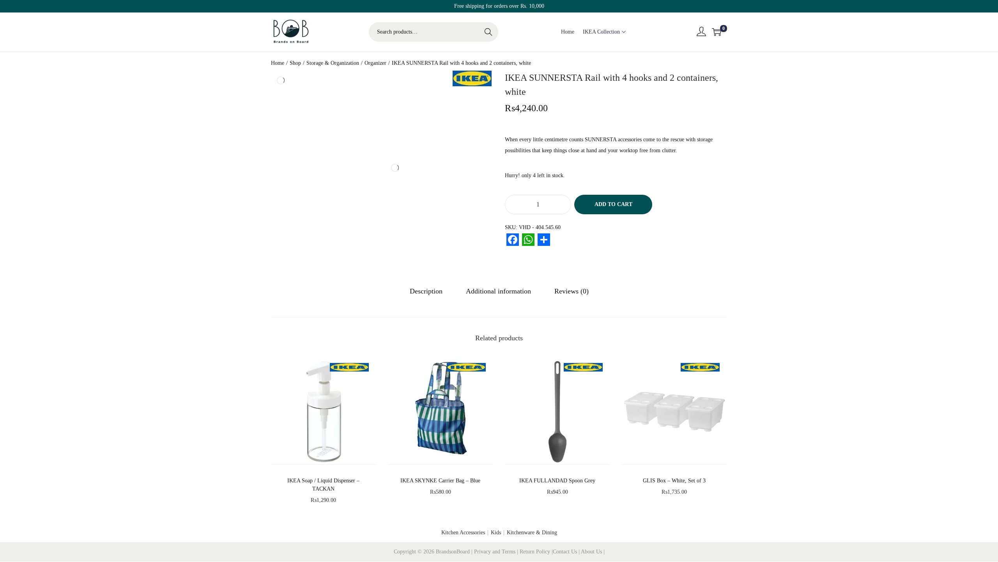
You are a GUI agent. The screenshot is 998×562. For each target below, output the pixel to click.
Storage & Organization (332, 63)
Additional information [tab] (498, 291)
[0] (716, 32)
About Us (592, 552)
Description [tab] (426, 291)
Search (488, 32)
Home (277, 63)
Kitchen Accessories (463, 532)
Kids (496, 532)
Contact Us (566, 552)
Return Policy (536, 552)
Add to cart (613, 204)
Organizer (375, 63)
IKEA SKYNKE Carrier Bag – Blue (440, 481)
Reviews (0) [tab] (571, 291)
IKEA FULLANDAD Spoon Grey (557, 481)
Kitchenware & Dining (532, 532)
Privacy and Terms (494, 552)
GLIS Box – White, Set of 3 (674, 481)
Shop (295, 63)
